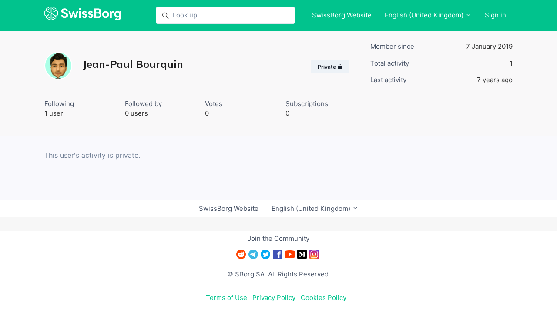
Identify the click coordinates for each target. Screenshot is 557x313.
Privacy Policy (273, 297)
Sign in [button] (495, 15)
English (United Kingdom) (425, 15)
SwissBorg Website (342, 15)
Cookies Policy (323, 297)
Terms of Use (226, 297)
